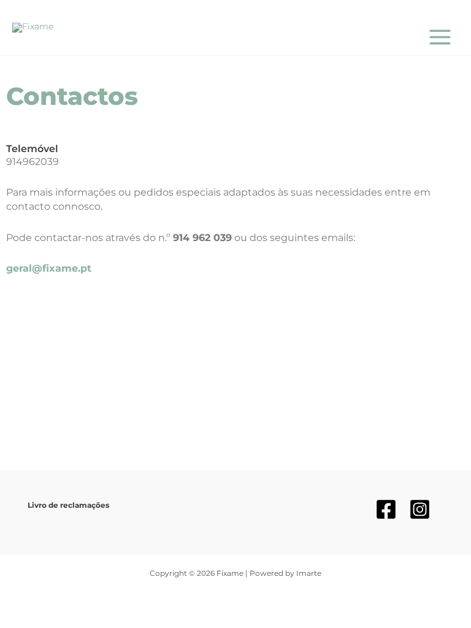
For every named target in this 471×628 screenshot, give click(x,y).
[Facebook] (386, 509)
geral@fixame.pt (48, 268)
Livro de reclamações (68, 505)
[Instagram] (420, 509)
